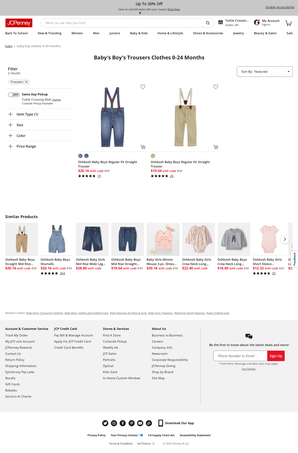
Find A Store (112, 335)
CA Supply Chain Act (161, 435)
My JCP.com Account (20, 341)
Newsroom (160, 353)
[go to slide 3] (148, 13)
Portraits (109, 360)
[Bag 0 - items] (288, 23)
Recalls (10, 378)
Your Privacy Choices (124, 435)
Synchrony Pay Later (20, 372)
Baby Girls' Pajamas (160, 313)
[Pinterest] (132, 423)
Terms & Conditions (121, 443)
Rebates (11, 390)
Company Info (162, 347)
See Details (248, 369)
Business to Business (167, 335)
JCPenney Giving (163, 366)
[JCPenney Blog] (149, 423)
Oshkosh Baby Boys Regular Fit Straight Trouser (107, 164)
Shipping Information (20, 366)
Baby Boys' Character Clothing (44, 313)
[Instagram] (114, 423)
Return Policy (14, 360)
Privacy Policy (96, 435)
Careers (157, 341)
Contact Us (13, 353)
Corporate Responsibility (170, 360)
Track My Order (16, 335)
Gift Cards (12, 384)
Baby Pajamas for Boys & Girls (128, 313)
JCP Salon (109, 353)
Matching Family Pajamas (189, 313)
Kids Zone (110, 372)
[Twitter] (105, 423)
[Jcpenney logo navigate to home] (19, 23)
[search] (209, 23)
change (56, 100)
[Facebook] (123, 423)
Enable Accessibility (280, 7)
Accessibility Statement (195, 435)
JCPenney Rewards (18, 347)
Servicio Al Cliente (18, 396)
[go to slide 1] (140, 13)
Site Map (158, 378)
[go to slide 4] (152, 13)
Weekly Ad (110, 347)
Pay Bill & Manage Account (73, 335)
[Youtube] (140, 423)
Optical (108, 366)
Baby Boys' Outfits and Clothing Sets (86, 313)
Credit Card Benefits (69, 347)
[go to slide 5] (156, 13)
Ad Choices (144, 443)
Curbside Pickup (115, 341)
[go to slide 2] (144, 13)
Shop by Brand (162, 372)
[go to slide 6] (160, 13)
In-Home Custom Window (121, 378)
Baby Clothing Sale (218, 313)
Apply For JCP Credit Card (72, 341)
